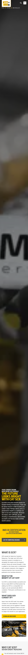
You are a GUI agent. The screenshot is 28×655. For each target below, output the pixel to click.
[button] (21, 3)
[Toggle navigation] (24, 3)
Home (3, 8)
